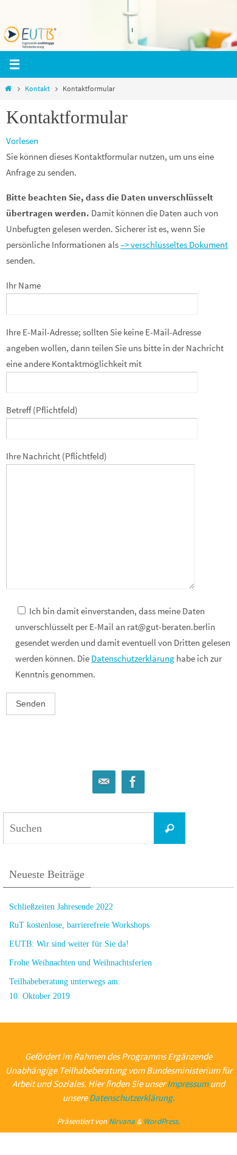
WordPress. (161, 1121)
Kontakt (37, 88)
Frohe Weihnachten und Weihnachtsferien (80, 962)
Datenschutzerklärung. (132, 1097)
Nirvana (122, 1121)
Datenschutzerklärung (132, 658)
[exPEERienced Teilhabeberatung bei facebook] (133, 782)
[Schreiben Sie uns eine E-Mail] (103, 782)
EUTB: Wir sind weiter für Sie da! (69, 943)
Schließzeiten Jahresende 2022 (61, 906)
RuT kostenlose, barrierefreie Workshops (79, 925)
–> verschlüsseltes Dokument (174, 244)
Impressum (187, 1083)
